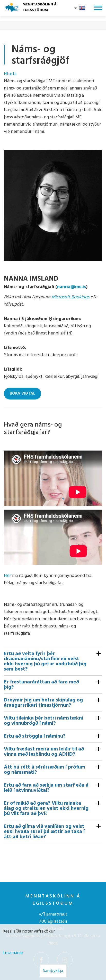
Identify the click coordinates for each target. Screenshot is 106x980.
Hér (7, 575)
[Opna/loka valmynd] (98, 8)
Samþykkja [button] (53, 970)
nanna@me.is (71, 287)
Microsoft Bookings (70, 297)
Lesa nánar (13, 953)
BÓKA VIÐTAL (22, 393)
